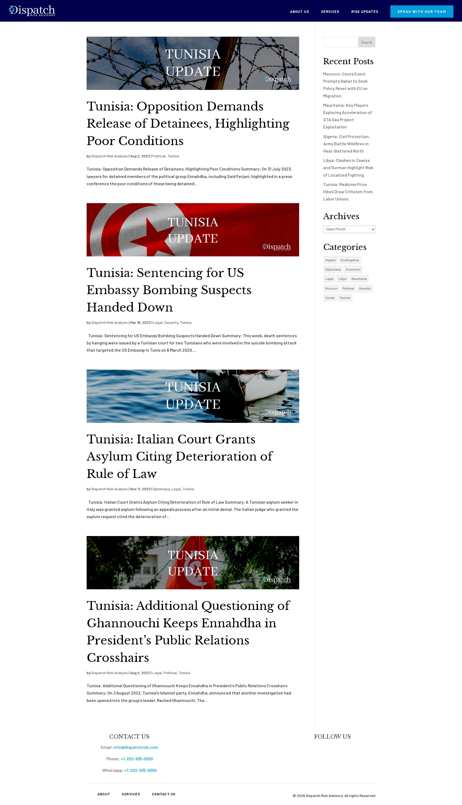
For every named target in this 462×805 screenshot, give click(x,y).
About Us (299, 12)
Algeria (330, 260)
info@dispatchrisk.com (136, 747)
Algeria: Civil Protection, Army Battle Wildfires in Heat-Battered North (346, 143)
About (103, 794)
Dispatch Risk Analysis (109, 156)
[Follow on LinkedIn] (338, 747)
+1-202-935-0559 (137, 758)
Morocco (331, 288)
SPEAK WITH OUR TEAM (422, 11)
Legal (158, 322)
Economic (353, 269)
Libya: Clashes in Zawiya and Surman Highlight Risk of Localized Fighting (348, 167)
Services (330, 12)
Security (171, 322)
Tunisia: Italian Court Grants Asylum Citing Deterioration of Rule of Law (179, 456)
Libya (342, 278)
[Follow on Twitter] (327, 747)
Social (329, 297)
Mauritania (359, 278)
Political (158, 156)
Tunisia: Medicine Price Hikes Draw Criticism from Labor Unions (348, 191)
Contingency (350, 260)
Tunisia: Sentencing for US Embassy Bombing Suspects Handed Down (169, 290)
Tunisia (173, 156)
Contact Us (164, 794)
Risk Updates (364, 12)
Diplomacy (161, 489)
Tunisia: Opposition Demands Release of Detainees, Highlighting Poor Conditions (188, 123)
